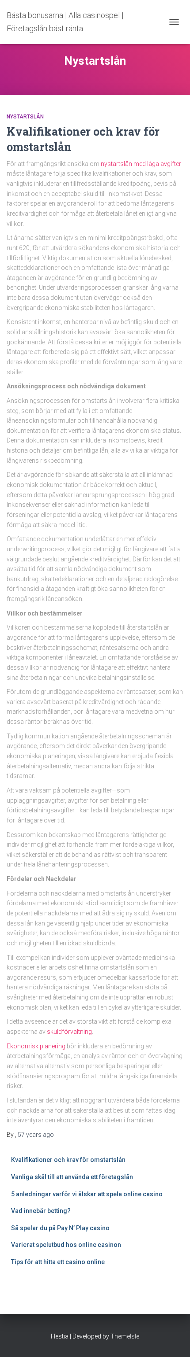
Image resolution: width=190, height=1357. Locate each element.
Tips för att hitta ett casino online (58, 1261)
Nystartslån (25, 117)
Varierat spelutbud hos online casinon (66, 1244)
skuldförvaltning (69, 1031)
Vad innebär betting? (41, 1210)
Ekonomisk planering (36, 1046)
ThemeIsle (124, 1336)
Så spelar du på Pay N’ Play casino (60, 1228)
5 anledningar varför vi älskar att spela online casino (87, 1194)
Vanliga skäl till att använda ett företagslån (72, 1176)
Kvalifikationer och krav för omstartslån (68, 1159)
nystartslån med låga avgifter (141, 163)
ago (36, 1134)
